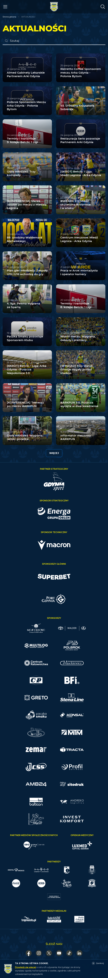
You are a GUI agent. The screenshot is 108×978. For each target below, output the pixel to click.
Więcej (54, 453)
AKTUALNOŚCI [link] (28, 17)
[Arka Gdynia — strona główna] (54, 6)
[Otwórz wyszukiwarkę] (102, 6)
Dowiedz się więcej (25, 967)
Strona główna (9, 17)
